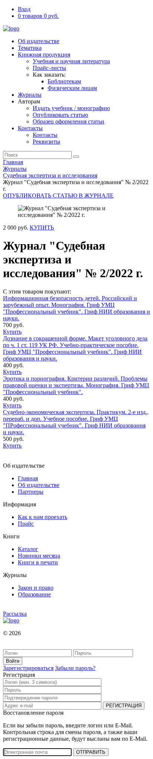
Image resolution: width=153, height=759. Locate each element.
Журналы (30, 95)
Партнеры (30, 492)
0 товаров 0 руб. (38, 16)
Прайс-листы (49, 68)
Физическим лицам (72, 88)
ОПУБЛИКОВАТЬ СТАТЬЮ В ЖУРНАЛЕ (58, 195)
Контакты (30, 128)
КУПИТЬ (42, 227)
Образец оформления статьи (68, 121)
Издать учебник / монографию (71, 108)
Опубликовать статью (60, 115)
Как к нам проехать (42, 517)
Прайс (26, 524)
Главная (13, 162)
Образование (34, 594)
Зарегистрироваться (28, 668)
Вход (24, 9)
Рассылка (15, 614)
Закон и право (35, 588)
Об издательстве (38, 41)
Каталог (28, 549)
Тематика (30, 48)
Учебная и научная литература (71, 61)
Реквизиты (46, 141)
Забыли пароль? (75, 668)
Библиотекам (64, 81)
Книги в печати (38, 562)
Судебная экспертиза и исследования (50, 175)
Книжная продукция (44, 54)
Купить (12, 332)
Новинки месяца (39, 556)
